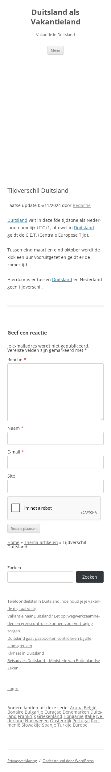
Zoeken (14, 567)
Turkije (64, 725)
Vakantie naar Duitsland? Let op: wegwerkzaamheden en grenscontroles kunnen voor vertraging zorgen (53, 623)
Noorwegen (37, 720)
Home (13, 542)
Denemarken (76, 712)
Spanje (49, 725)
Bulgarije (34, 712)
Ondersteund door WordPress (68, 760)
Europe (80, 725)
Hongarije (74, 716)
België (90, 708)
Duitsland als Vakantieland (55, 17)
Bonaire (15, 712)
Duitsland (17, 220)
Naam (15, 428)
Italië (90, 716)
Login (12, 688)
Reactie (16, 359)
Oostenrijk (60, 720)
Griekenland (49, 716)
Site (11, 476)
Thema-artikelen (41, 542)
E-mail (15, 452)
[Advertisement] (55, 113)
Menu (55, 50)
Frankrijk (27, 716)
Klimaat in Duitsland (25, 653)
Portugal (81, 720)
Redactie (82, 205)
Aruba (76, 708)
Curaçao (52, 712)
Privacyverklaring (22, 760)
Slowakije (31, 725)
